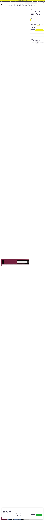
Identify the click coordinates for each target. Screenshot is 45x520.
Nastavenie (33, 515)
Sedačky (15, 5)
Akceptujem (38, 515)
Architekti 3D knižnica (39, 1)
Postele (29, 5)
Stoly (17, 5)
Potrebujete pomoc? (35, 1)
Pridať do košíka (39, 30)
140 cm (32, 24)
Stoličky (9, 5)
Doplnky (26, 5)
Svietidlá (23, 5)
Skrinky (20, 5)
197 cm (41, 24)
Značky (32, 5)
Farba (31, 18)
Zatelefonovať (42, 42)
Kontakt (43, 1)
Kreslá (11, 5)
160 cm (35, 24)
